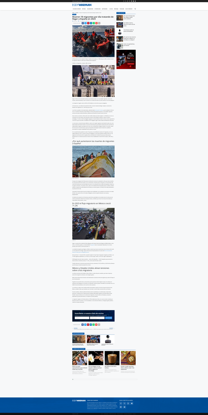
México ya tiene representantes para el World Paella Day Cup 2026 (79, 368)
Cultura (111, 8)
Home (73, 12)
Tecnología (122, 8)
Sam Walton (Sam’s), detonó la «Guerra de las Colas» (92, 345)
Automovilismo (98, 8)
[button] (135, 9)
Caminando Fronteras (99, 110)
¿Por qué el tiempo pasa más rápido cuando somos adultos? (78, 345)
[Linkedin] (131, 1)
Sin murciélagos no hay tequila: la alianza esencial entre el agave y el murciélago (95, 369)
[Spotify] (135, 1)
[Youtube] (133, 1)
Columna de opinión (77, 8)
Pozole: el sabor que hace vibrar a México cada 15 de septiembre (127, 368)
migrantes (92, 244)
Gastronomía (104, 8)
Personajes (116, 8)
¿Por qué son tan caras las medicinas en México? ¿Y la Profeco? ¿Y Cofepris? (130, 38)
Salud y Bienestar (128, 8)
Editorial (84, 8)
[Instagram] (129, 1)
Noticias (77, 12)
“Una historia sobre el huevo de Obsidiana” (107, 345)
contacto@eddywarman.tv (92, 409)
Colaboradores (90, 8)
